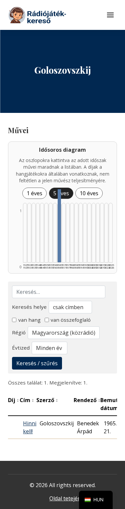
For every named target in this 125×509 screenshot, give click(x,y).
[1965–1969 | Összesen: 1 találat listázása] (59, 225)
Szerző (47, 400)
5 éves (61, 193)
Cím (27, 400)
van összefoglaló (71, 319)
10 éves (89, 193)
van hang (29, 319)
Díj (13, 400)
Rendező (87, 400)
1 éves (34, 193)
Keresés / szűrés (37, 363)
